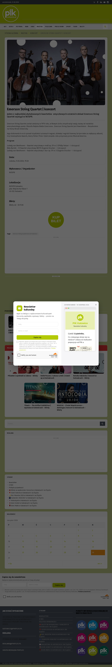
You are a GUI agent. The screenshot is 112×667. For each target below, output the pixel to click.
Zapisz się (37, 337)
